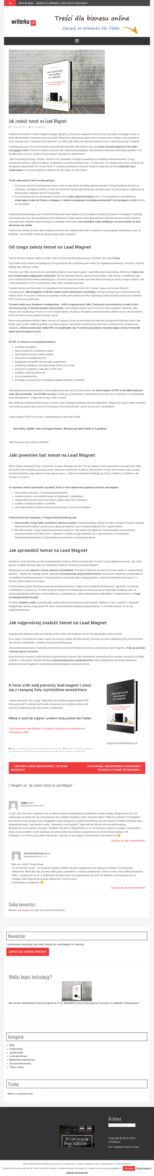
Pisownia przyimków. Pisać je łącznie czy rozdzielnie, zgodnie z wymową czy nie (57, 3)
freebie (27, 751)
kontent (34, 751)
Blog (13, 748)
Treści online (16, 1067)
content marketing (73, 748)
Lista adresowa (34, 748)
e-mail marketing (16, 751)
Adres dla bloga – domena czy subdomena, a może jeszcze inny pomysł (80, 1147)
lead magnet (44, 751)
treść (83, 751)
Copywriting (21, 748)
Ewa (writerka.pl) (38, 127)
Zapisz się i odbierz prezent (28, 951)
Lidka (24, 802)
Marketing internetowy (51, 748)
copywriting (87, 748)
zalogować (27, 910)
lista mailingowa (57, 751)
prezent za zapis (72, 751)
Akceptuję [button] (129, 1168)
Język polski (16, 1052)
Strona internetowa (20, 1063)
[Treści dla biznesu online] (24, 21)
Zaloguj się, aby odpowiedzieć (128, 840)
